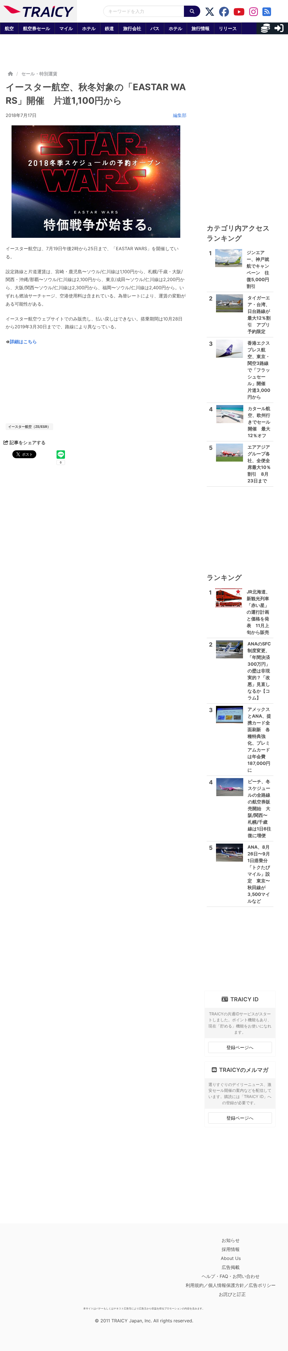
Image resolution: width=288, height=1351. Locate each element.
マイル (66, 28)
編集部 (179, 115)
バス (154, 28)
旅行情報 (201, 28)
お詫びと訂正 (232, 1294)
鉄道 (109, 28)
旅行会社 (132, 28)
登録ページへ (239, 1047)
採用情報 (231, 1249)
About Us (231, 1258)
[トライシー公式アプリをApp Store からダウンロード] (38, 1270)
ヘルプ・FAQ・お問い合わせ (231, 1276)
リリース (228, 28)
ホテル (89, 28)
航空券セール (36, 28)
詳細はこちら (23, 341)
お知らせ (231, 1240)
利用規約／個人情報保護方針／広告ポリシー (231, 1285)
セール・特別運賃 (39, 73)
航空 (9, 28)
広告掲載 (231, 1267)
